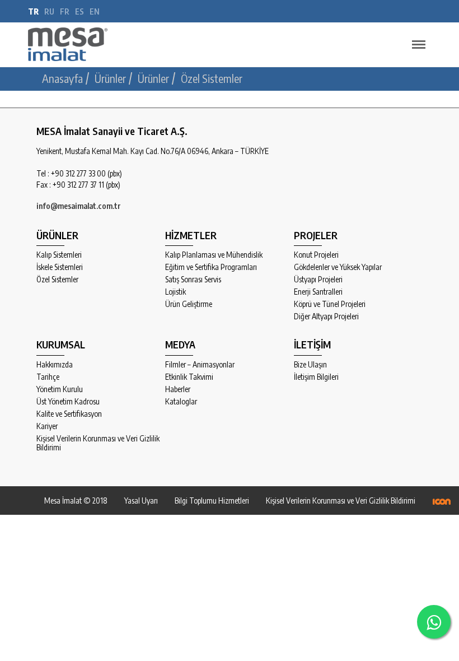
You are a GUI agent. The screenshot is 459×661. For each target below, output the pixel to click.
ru (49, 11)
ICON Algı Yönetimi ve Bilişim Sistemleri (442, 502)
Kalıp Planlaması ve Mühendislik (214, 254)
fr (64, 11)
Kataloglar (181, 401)
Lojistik (175, 291)
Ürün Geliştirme (188, 304)
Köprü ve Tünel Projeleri (330, 304)
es (79, 11)
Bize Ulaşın (310, 364)
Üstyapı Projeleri (318, 279)
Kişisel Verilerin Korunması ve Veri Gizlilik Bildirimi (98, 443)
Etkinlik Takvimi (189, 377)
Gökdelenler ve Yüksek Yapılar (338, 267)
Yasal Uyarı (141, 500)
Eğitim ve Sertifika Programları (211, 267)
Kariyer (47, 426)
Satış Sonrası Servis (193, 279)
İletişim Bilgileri (316, 377)
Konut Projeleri (316, 254)
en (95, 11)
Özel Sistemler (57, 279)
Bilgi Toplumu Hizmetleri (212, 500)
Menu (418, 44)
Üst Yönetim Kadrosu (68, 401)
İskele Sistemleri (59, 267)
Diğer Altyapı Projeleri (326, 316)
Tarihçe (47, 377)
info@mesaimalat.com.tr (78, 206)
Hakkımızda (54, 364)
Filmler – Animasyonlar (200, 364)
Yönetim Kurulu (59, 389)
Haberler (177, 389)
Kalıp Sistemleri (59, 254)
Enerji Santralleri (318, 291)
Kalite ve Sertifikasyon (69, 413)
